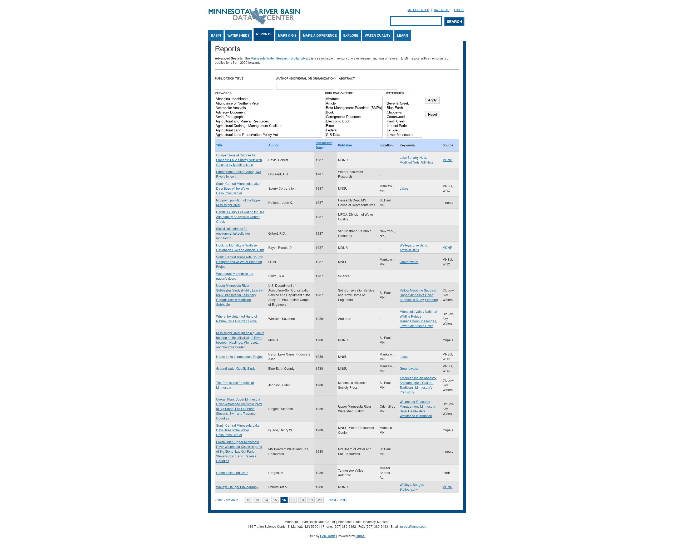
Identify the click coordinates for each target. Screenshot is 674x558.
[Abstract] (354, 99)
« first (218, 499)
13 (257, 499)
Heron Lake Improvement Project (239, 356)
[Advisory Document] (268, 112)
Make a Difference (320, 35)
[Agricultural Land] (268, 130)
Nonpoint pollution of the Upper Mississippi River (238, 202)
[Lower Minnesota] (404, 135)
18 (302, 499)
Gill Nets (427, 162)
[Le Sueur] (404, 130)
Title (219, 145)
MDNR (447, 159)
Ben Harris (327, 536)
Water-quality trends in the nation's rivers (234, 275)
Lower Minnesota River (416, 325)
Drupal (360, 536)
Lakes (404, 188)
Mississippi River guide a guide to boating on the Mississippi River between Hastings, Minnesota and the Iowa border (240, 339)
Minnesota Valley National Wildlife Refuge (418, 313)
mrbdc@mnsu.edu (413, 526)
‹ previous (231, 499)
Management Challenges (418, 321)
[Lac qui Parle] (404, 126)
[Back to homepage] (254, 23)
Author (273, 145)
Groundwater (409, 261)
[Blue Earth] (404, 108)
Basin (216, 35)
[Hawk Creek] (404, 121)
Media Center (418, 10)
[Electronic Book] (354, 121)
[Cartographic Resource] (354, 117)
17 (293, 499)
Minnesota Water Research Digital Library (280, 58)
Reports (263, 34)
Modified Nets (409, 162)
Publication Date (324, 145)
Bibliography (409, 489)
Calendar (441, 10)
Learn (402, 35)
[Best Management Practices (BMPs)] (354, 108)
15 (275, 499)
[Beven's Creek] (404, 103)
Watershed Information (416, 415)
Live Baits (420, 245)
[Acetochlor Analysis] (268, 108)
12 (248, 499)
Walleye (405, 245)
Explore (350, 35)
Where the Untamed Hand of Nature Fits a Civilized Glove (236, 318)
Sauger (418, 484)
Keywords (223, 93)
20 (320, 499)
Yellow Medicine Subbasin (419, 290)
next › (334, 499)
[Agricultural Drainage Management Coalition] (268, 126)
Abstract (347, 78)
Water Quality (377, 35)
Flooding (431, 299)
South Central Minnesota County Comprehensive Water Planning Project (239, 262)
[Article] (354, 103)
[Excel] (354, 126)
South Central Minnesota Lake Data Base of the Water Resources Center (238, 188)
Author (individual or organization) (306, 78)
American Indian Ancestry (418, 378)
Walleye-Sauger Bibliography (237, 487)
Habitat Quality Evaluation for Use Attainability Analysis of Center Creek (240, 217)
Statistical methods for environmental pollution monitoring (233, 233)
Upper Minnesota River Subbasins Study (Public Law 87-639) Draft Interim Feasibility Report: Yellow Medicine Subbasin (240, 295)
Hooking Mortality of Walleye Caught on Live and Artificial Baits (240, 247)
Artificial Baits (409, 250)
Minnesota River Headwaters (417, 408)
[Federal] (354, 130)
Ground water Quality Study (235, 368)
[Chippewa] (404, 112)
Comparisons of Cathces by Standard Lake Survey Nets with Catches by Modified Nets (239, 160)
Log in (459, 10)
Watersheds (238, 35)
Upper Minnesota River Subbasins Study (416, 297)
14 (266, 499)
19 (311, 499)
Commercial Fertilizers (232, 472)
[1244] (404, 99)
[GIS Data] (354, 135)
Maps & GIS (287, 35)
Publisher (345, 145)
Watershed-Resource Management (415, 403)
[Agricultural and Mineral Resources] (268, 121)
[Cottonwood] (404, 117)
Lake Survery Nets (413, 157)
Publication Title (229, 78)
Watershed (395, 93)
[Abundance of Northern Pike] (268, 103)
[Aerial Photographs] (268, 117)
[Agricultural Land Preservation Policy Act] (268, 135)
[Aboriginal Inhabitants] (268, 99)
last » (344, 499)
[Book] (354, 112)
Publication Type (339, 93)
